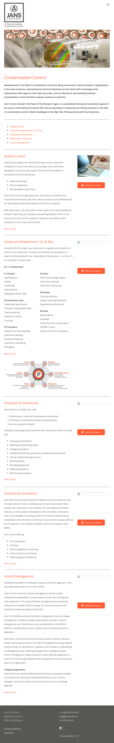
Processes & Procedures (21, 134)
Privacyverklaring (12, 728)
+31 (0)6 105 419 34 (69, 712)
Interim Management (20, 142)
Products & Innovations (21, 138)
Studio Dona (67, 736)
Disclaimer (9, 732)
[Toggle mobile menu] (108, 4)
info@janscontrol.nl (68, 716)
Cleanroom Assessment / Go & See (26, 130)
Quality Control (17, 126)
